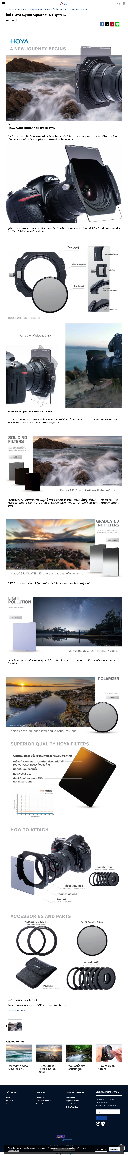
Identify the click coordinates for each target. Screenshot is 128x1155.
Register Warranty (73, 1101)
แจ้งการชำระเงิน (71, 1104)
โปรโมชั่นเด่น (10, 1101)
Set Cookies (101, 1149)
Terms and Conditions (44, 1101)
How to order (70, 1098)
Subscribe (102, 1118)
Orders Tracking (72, 1107)
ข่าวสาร (8, 1098)
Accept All (114, 1149)
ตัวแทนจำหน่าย (11, 1104)
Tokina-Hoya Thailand (17, 1010)
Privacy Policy (41, 1104)
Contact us (40, 1098)
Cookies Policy (13, 1150)
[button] (118, 3)
